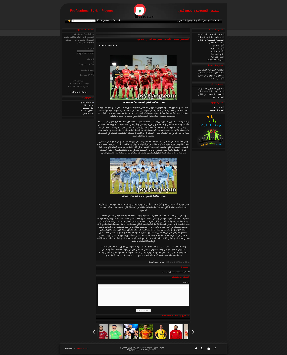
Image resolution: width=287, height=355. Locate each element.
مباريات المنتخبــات (215, 60)
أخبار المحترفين (217, 49)
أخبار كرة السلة (217, 78)
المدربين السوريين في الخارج (211, 40)
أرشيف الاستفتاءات (78, 92)
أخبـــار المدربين (217, 57)
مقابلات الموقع (216, 43)
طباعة (161, 262)
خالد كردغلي (88, 114)
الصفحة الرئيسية (210, 21)
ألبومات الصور (217, 107)
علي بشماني (87, 108)
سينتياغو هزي (87, 102)
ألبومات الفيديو (217, 110)
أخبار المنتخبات (217, 46)
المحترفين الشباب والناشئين (211, 37)
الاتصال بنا (181, 21)
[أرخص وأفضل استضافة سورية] (210, 147)
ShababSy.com (82, 349)
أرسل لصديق (153, 262)
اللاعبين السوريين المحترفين (211, 34)
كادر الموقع (194, 21)
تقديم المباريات (217, 51)
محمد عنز (88, 105)
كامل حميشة (87, 111)
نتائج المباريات (217, 54)
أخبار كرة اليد (218, 97)
